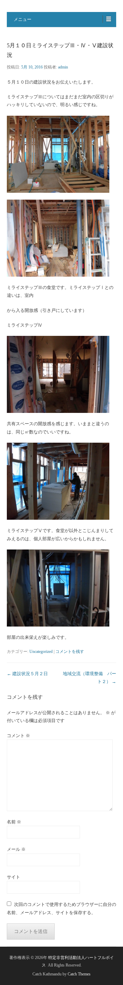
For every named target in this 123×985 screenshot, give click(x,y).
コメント (18, 735)
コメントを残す (69, 651)
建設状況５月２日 (27, 673)
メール (16, 849)
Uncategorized (41, 651)
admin (63, 67)
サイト (13, 877)
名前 (14, 821)
